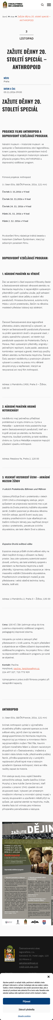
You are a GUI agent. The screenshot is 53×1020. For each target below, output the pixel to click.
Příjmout (26, 1001)
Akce (12, 17)
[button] (48, 976)
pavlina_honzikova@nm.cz (26, 668)
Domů (5, 17)
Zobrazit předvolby (26, 1009)
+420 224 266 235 (28, 966)
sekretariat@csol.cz (28, 963)
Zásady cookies (24, 1016)
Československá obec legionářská (15, 5)
